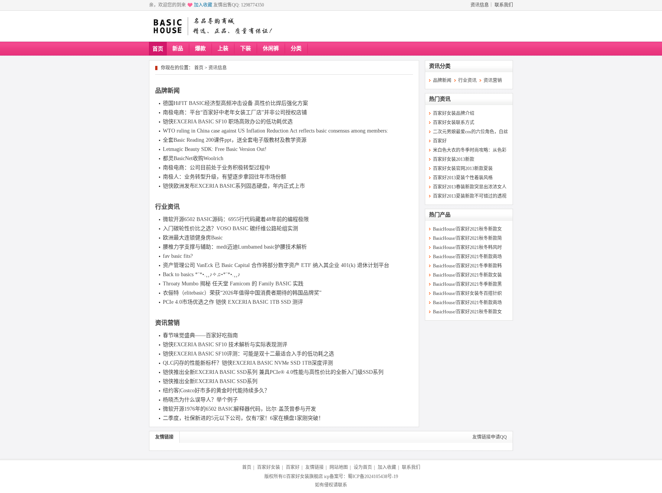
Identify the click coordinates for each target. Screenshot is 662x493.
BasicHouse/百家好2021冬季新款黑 (467, 284)
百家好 (440, 141)
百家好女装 (268, 467)
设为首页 (363, 467)
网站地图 (338, 467)
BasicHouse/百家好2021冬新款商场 (467, 256)
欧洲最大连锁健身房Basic (193, 238)
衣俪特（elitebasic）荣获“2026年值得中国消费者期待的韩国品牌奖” (242, 293)
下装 (245, 48)
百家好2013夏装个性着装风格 (463, 177)
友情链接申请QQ (489, 437)
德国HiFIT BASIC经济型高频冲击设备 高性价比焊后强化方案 (235, 103)
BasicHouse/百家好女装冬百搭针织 (467, 293)
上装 (223, 48)
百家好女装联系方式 (453, 122)
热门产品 (440, 215)
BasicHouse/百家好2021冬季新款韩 (467, 266)
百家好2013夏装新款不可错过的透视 (469, 196)
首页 (157, 49)
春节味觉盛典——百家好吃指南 (200, 335)
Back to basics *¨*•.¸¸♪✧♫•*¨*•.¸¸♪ (201, 274)
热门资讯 (440, 99)
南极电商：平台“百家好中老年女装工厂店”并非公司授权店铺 (235, 112)
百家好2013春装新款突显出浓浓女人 (469, 187)
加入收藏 (203, 5)
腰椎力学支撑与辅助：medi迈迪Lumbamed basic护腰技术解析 (235, 247)
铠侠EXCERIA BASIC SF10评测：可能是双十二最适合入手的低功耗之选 (248, 354)
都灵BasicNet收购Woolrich (193, 158)
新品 (177, 48)
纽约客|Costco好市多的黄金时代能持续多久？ (216, 390)
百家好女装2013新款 (453, 159)
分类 (296, 48)
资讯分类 (440, 66)
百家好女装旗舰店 (304, 476)
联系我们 (504, 5)
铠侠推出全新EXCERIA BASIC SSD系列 (210, 381)
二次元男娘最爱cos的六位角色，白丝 (470, 131)
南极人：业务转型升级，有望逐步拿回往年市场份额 (224, 177)
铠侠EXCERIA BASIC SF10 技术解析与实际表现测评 (225, 344)
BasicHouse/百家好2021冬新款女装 (467, 275)
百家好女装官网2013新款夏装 (463, 168)
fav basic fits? (178, 256)
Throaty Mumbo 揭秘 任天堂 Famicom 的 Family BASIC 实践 (233, 284)
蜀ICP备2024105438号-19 (373, 476)
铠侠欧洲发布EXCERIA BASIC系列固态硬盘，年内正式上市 (234, 186)
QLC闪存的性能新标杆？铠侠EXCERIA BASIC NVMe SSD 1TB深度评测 (248, 363)
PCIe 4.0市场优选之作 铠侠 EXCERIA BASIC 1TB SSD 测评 (233, 302)
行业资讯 (167, 206)
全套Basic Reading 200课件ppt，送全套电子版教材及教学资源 (234, 140)
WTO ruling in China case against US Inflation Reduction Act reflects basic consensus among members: (275, 131)
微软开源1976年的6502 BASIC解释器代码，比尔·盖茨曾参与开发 (239, 409)
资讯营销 (167, 322)
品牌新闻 (167, 90)
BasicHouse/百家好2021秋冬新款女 (467, 229)
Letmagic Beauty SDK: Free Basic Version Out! (215, 149)
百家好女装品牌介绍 (453, 113)
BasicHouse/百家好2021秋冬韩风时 (467, 247)
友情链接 (164, 437)
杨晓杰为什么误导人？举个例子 (200, 400)
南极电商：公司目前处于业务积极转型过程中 (216, 167)
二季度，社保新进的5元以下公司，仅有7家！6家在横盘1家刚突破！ (243, 418)
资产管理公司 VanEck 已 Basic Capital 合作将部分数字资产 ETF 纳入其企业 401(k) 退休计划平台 (276, 265)
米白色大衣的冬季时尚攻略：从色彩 (469, 150)
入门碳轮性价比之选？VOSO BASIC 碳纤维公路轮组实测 (230, 228)
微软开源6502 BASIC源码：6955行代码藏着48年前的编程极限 (236, 219)
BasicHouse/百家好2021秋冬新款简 (467, 238)
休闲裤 (271, 48)
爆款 (200, 48)
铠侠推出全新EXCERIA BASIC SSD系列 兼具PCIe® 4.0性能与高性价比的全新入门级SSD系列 (273, 372)
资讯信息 (479, 5)
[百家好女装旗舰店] (167, 26)
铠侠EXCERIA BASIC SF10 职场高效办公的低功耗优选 (228, 121)
